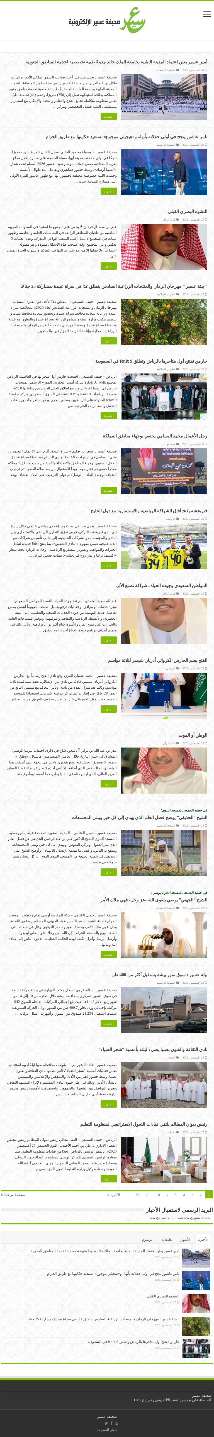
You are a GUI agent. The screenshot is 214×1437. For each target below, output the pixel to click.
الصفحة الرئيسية (166, 69)
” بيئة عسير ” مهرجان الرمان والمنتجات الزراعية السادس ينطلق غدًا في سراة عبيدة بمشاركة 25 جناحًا (113, 286)
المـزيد (108, 116)
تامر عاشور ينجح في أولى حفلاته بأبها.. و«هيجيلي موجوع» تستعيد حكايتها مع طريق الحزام (126, 136)
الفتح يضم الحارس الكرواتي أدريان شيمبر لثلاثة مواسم (157, 660)
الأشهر (185, 1239)
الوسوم (148, 1239)
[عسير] (107, 19)
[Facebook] (111, 1423)
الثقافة (172, 1057)
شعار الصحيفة (107, 1430)
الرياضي (171, 518)
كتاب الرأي (169, 219)
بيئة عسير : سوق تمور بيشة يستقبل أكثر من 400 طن (159, 974)
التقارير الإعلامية (166, 294)
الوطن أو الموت (193, 735)
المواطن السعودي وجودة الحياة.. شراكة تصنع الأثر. (161, 585)
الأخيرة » (113, 1195)
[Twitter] (106, 1423)
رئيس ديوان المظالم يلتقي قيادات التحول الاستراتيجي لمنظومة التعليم (143, 1124)
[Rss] (116, 1423)
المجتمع (171, 444)
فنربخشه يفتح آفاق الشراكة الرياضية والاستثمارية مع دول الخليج (149, 510)
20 (148, 1195)
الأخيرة (203, 1239)
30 (137, 1195)
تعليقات (167, 1239)
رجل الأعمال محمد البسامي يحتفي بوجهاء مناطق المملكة (154, 436)
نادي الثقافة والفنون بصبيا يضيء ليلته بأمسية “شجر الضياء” (152, 1049)
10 (158, 1195)
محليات (171, 1132)
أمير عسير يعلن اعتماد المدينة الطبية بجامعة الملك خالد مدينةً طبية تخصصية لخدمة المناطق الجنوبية (116, 61)
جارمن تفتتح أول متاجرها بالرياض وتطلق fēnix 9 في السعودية (151, 361)
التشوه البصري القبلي (187, 211)
